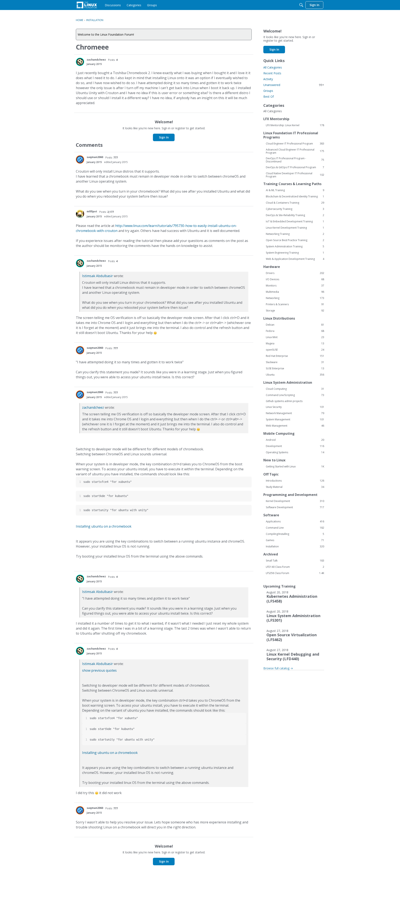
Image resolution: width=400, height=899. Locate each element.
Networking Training (295, 234)
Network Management (295, 413)
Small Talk (295, 561)
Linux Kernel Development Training (295, 228)
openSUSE (295, 350)
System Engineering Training (295, 253)
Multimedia (295, 292)
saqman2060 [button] (95, 157)
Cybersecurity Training (295, 209)
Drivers (295, 273)
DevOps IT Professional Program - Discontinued (295, 160)
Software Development (295, 507)
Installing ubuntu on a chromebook (103, 526)
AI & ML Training (295, 190)
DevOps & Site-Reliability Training (295, 215)
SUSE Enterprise (295, 368)
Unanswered (293, 85)
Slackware (295, 362)
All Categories (272, 67)
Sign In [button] (164, 137)
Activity (268, 79)
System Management (295, 419)
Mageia (295, 343)
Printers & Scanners (295, 304)
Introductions (295, 481)
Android (295, 440)
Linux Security (295, 407)
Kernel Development (295, 501)
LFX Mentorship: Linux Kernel (295, 125)
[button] (80, 62)
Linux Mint (295, 337)
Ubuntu (295, 375)
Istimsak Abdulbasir (97, 276)
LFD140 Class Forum (295, 567)
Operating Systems (295, 452)
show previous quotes (99, 670)
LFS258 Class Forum (295, 573)
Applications (295, 521)
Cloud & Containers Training (295, 203)
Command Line (295, 528)
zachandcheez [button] (96, 59)
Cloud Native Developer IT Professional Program (295, 175)
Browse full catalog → (278, 668)
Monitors (295, 286)
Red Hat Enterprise (295, 356)
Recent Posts (272, 73)
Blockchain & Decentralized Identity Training (295, 196)
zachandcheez (93, 407)
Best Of (268, 96)
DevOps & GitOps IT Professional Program (295, 167)
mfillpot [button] (92, 211)
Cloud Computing (295, 389)
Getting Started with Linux (295, 466)
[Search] (301, 5)
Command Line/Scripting (295, 395)
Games (295, 540)
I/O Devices (295, 279)
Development (295, 446)
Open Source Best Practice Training (295, 240)
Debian (295, 325)
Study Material (295, 487)
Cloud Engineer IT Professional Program (295, 144)
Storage (295, 311)
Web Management (295, 426)
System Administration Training (295, 246)
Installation (295, 546)
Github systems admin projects (284, 401)
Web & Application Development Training (295, 259)
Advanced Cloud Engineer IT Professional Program (295, 151)
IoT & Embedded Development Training (295, 221)
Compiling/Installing (295, 534)
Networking (295, 298)
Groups (268, 91)
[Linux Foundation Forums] (87, 5)
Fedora (295, 331)
